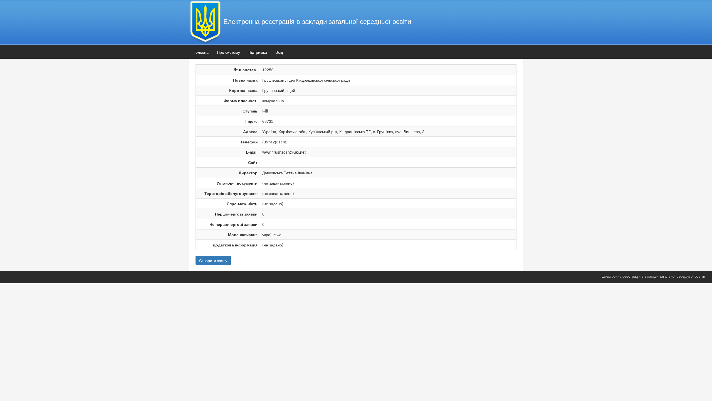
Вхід (279, 52)
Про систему (228, 52)
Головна (201, 52)
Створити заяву (213, 260)
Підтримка (257, 52)
